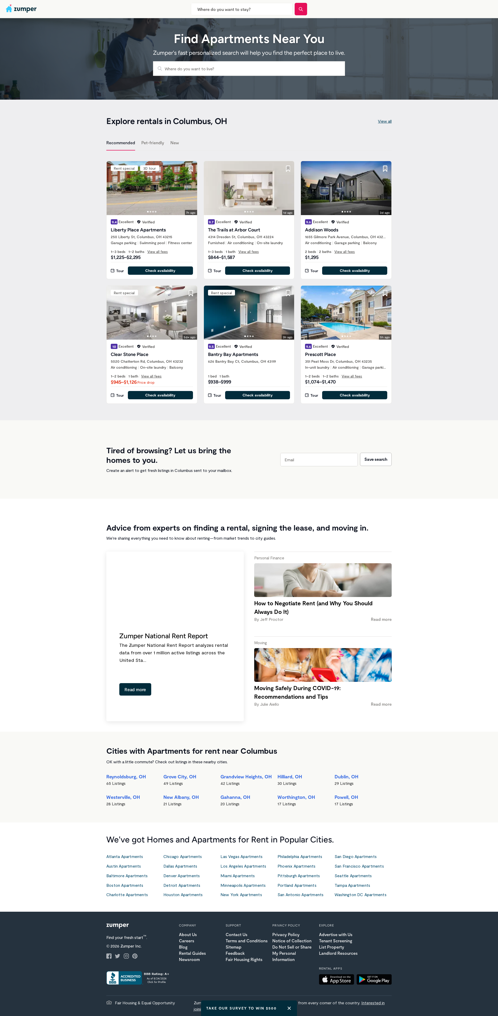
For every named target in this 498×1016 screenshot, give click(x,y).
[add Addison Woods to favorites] (385, 168)
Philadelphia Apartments (300, 856)
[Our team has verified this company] (138, 221)
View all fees (157, 251)
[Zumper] (21, 9)
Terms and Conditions (247, 940)
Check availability (160, 270)
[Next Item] (190, 188)
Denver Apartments (181, 875)
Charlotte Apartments (127, 894)
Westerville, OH (123, 797)
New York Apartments (241, 894)
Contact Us (236, 934)
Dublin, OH (346, 776)
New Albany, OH (181, 797)
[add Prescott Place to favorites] (385, 293)
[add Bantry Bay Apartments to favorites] (288, 293)
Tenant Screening (335, 940)
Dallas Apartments (180, 865)
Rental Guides (192, 953)
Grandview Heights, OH (246, 776)
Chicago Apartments (182, 856)
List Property (331, 946)
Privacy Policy (286, 934)
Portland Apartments (297, 885)
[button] (338, 980)
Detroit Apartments (181, 885)
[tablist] (249, 143)
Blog (183, 946)
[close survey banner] (289, 1008)
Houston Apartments (183, 894)
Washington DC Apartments (360, 894)
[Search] (301, 9)
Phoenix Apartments (297, 865)
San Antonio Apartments (300, 894)
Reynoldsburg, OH (126, 776)
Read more (135, 689)
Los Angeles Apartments (243, 865)
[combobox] (242, 9)
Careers (186, 940)
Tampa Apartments (352, 885)
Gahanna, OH (235, 797)
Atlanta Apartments (124, 856)
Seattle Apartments (353, 875)
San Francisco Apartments (359, 865)
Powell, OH (346, 797)
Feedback (235, 953)
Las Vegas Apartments (241, 856)
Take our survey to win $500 (241, 1008)
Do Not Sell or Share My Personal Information (292, 953)
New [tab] (174, 142)
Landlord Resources (338, 953)
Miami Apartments (237, 875)
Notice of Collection (292, 940)
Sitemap (233, 946)
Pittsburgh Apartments (299, 875)
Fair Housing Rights (244, 959)
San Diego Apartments (356, 856)
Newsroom (189, 959)
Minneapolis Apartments (243, 885)
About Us (188, 934)
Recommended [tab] (120, 142)
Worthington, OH (296, 797)
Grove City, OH (179, 776)
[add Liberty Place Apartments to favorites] (191, 168)
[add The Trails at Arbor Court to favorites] (288, 168)
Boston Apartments (124, 885)
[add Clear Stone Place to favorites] (191, 293)
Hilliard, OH (290, 776)
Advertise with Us (335, 934)
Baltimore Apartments (127, 875)
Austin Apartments (123, 865)
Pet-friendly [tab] (152, 142)
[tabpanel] (249, 279)
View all (385, 121)
